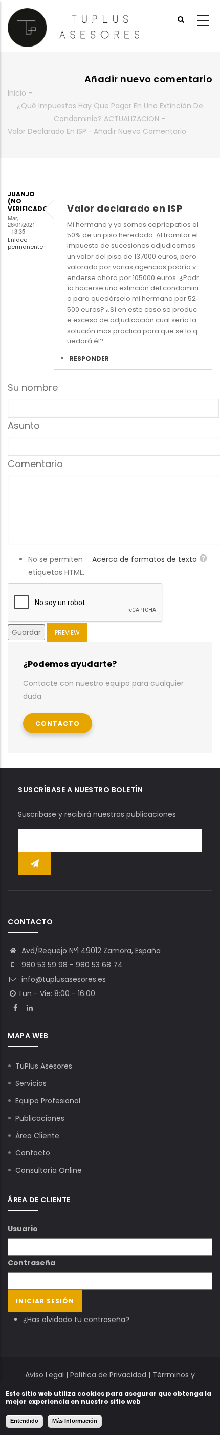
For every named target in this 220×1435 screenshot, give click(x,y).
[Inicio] (73, 26)
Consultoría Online (48, 1170)
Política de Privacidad (108, 1375)
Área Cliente (37, 1135)
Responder (89, 358)
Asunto (24, 425)
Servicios (31, 1083)
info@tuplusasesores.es (62, 979)
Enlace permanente (25, 243)
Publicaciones (39, 1118)
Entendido (24, 1421)
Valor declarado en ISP (47, 131)
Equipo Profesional (47, 1101)
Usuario (23, 1228)
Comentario (35, 463)
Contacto (57, 723)
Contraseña (31, 1263)
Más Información (74, 1421)
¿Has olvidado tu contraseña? (76, 1319)
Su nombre (33, 387)
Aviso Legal (44, 1375)
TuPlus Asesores (43, 1066)
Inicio (17, 93)
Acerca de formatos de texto (144, 559)
